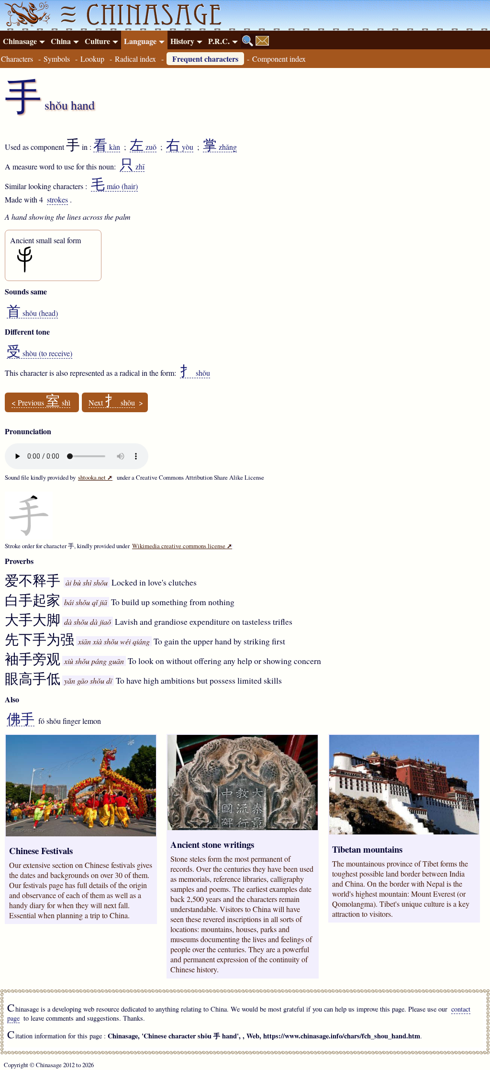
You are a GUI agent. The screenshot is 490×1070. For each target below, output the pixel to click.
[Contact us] (262, 41)
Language (140, 40)
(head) (32, 313)
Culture (97, 40)
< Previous (40, 402)
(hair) (114, 186)
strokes (57, 199)
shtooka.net (95, 477)
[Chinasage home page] (26, 15)
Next (112, 402)
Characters (17, 59)
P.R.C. (219, 40)
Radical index (135, 59)
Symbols (57, 59)
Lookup (92, 59)
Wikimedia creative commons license (182, 545)
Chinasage (20, 40)
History (182, 40)
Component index (279, 59)
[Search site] (248, 41)
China (61, 40)
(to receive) (39, 353)
